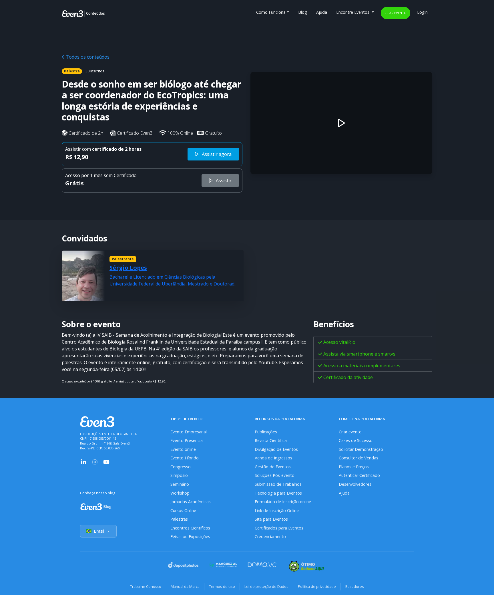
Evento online (183, 449)
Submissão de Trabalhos (278, 484)
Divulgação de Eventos (276, 449)
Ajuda (321, 12)
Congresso (180, 466)
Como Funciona (271, 12)
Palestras (179, 519)
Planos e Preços (354, 466)
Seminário (179, 484)
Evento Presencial (187, 440)
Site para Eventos (271, 519)
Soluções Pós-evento (274, 475)
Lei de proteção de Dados (266, 586)
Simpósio (179, 475)
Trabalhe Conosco (145, 586)
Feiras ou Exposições (190, 536)
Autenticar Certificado (359, 475)
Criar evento (396, 13)
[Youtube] (106, 461)
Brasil (99, 531)
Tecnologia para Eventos (278, 493)
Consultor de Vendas (358, 458)
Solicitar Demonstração (361, 449)
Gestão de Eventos (273, 466)
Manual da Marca (185, 586)
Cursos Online (183, 510)
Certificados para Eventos (279, 528)
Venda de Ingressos (273, 458)
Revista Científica (271, 440)
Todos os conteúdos (87, 57)
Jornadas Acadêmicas (190, 501)
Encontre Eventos (353, 12)
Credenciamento (270, 536)
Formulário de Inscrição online (283, 501)
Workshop (180, 493)
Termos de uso (222, 586)
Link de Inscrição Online (277, 510)
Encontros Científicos (190, 528)
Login (422, 12)
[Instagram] (94, 461)
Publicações (266, 432)
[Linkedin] (83, 461)
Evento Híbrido (184, 458)
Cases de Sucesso (356, 440)
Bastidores (354, 586)
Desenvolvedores (355, 484)
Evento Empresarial (188, 432)
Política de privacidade (317, 586)
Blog (302, 12)
